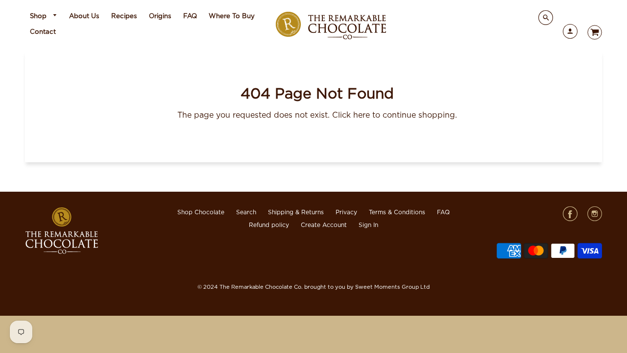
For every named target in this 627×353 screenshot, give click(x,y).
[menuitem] (43, 16)
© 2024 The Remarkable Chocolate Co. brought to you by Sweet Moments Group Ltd (313, 287)
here (361, 115)
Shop (39, 16)
